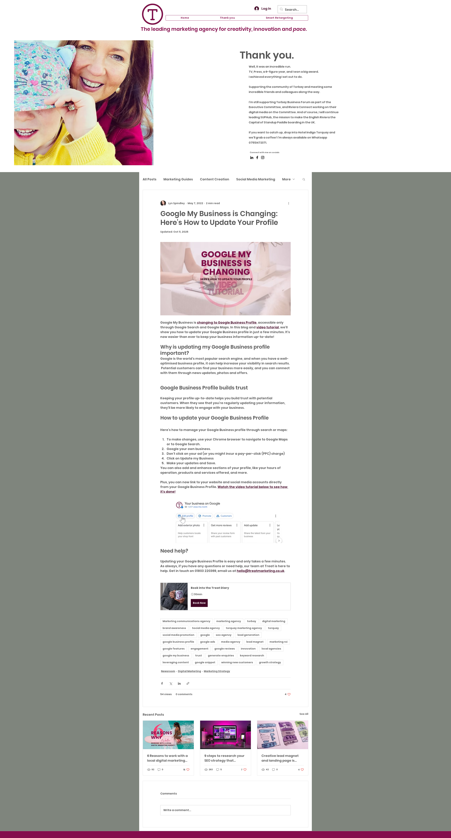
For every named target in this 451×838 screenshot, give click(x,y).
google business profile (178, 642)
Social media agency (206, 628)
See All (303, 714)
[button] (303, 179)
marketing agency (228, 621)
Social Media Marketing (255, 179)
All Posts (149, 179)
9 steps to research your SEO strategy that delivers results (224, 758)
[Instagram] (263, 157)
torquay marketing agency (244, 628)
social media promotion (178, 635)
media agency (230, 642)
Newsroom (168, 671)
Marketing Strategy (217, 671)
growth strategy (270, 662)
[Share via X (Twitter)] (170, 683)
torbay (251, 621)
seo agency (223, 635)
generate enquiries (221, 655)
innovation (248, 648)
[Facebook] (257, 157)
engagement (199, 648)
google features (174, 648)
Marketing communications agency (186, 621)
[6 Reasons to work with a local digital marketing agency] (168, 735)
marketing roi (279, 642)
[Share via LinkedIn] (179, 683)
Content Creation (214, 179)
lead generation (248, 635)
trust (198, 655)
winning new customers (237, 662)
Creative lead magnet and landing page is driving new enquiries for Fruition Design (282, 758)
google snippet (205, 662)
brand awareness (174, 628)
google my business (176, 655)
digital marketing (273, 621)
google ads (207, 642)
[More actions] (288, 203)
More (286, 179)
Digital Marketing (189, 671)
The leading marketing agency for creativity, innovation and (224, 29)
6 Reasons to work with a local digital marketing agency (167, 758)
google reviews (224, 648)
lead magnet (255, 642)
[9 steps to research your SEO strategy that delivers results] (225, 735)
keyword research (252, 655)
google (205, 635)
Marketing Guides (178, 179)
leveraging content (176, 662)
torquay (273, 628)
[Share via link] (188, 683)
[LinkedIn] (252, 157)
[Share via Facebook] (162, 683)
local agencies (271, 648)
